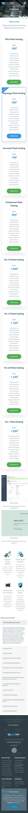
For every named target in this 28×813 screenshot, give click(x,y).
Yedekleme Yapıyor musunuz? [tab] (11, 706)
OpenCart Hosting (19, 772)
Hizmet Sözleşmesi (20, 784)
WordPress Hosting (20, 768)
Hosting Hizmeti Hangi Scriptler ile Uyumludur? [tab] (11, 684)
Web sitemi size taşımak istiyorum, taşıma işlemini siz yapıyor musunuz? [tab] (13, 678)
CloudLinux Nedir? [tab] (8, 653)
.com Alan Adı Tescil (7, 760)
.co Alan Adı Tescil (6, 768)
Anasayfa (7, 11)
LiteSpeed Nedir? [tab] (8, 648)
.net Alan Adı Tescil (6, 762)
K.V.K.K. (17, 786)
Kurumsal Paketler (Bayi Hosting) (19, 765)
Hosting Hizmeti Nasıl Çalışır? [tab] (11, 695)
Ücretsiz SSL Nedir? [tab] (8, 690)
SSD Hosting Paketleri (16, 11)
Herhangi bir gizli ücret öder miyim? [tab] (12, 673)
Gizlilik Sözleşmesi (19, 781)
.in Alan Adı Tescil (6, 766)
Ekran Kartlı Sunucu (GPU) (7, 786)
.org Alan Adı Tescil (6, 764)
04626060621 (14, 725)
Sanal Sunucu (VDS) (7, 784)
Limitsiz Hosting (19, 760)
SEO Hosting (18, 762)
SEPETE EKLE (14, 82)
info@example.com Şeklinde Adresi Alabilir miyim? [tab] (13, 700)
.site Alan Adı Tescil (6, 773)
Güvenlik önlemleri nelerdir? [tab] (10, 711)
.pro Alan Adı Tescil (6, 771)
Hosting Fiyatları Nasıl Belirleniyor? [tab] (12, 663)
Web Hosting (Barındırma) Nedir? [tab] (12, 622)
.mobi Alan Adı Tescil (7, 775)
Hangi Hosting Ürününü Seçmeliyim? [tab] (12, 658)
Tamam (14, 806)
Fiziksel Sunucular (6, 781)
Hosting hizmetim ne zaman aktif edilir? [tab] (13, 668)
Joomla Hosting (19, 770)
